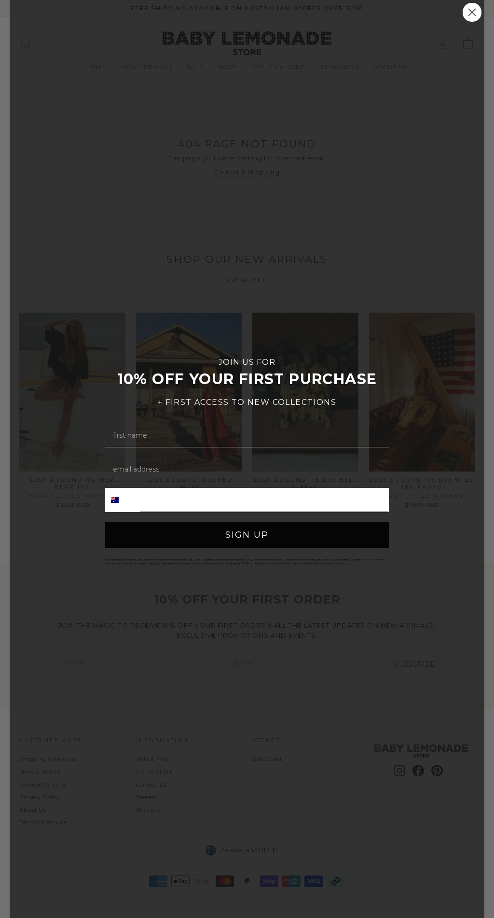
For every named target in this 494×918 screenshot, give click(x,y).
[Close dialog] (472, 12)
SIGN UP (247, 535)
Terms (341, 563)
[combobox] (123, 500)
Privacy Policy (324, 563)
